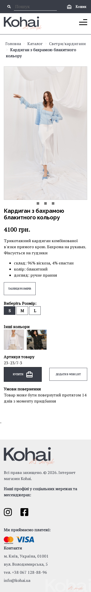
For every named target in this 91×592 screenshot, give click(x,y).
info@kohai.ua (17, 580)
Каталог (35, 43)
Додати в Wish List (68, 374)
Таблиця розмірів (19, 288)
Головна (13, 43)
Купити (18, 374)
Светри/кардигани (67, 43)
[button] (38, 203)
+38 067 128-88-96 (29, 572)
